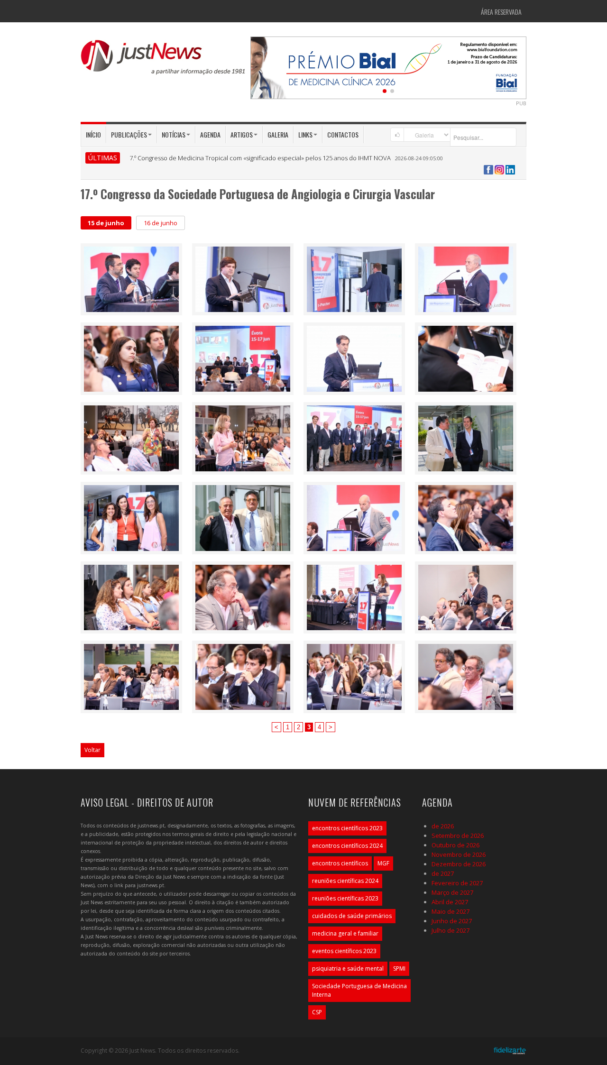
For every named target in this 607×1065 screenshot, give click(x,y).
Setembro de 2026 (458, 835)
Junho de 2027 (452, 921)
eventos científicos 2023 (344, 951)
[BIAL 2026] (388, 67)
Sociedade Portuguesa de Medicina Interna (359, 990)
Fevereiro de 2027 (457, 883)
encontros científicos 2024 (347, 846)
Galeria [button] (277, 134)
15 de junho (106, 223)
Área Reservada (501, 12)
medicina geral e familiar (345, 933)
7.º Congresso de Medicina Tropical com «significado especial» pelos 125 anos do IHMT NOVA (260, 158)
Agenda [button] (210, 134)
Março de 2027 (452, 892)
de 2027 (443, 873)
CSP (317, 1012)
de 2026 (443, 826)
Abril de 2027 (450, 902)
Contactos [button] (343, 134)
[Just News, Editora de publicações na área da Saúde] (164, 60)
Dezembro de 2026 (459, 864)
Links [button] (305, 134)
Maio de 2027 (450, 911)
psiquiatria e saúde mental (348, 968)
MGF (383, 863)
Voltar (92, 750)
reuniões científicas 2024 (345, 881)
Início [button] (93, 134)
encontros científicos (340, 863)
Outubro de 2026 (455, 845)
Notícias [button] (173, 134)
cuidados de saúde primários (352, 916)
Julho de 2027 (450, 930)
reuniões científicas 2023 (345, 898)
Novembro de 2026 (459, 854)
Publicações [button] (129, 134)
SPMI (399, 968)
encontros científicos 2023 (347, 828)
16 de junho (160, 223)
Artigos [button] (241, 134)
